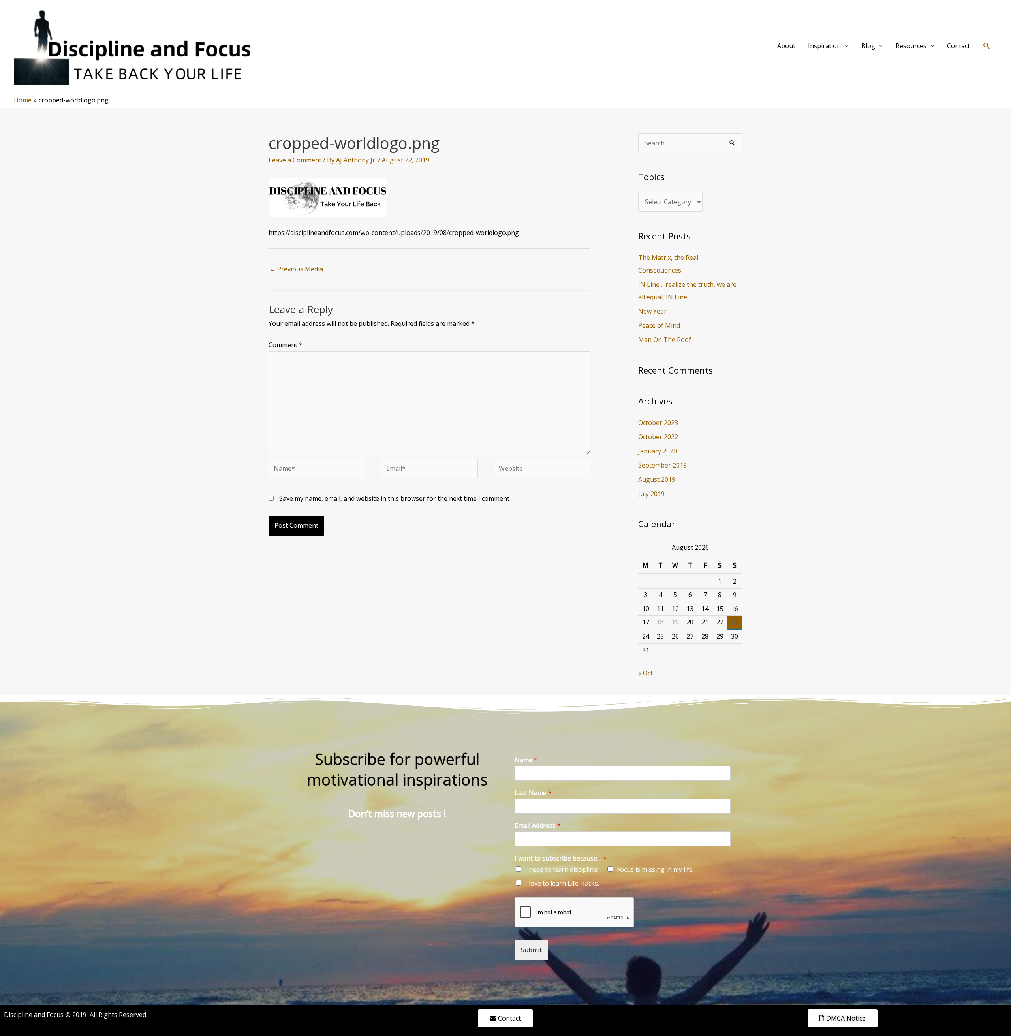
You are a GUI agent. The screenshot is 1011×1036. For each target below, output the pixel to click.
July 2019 (651, 493)
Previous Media (296, 269)
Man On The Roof (664, 339)
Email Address (538, 826)
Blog (868, 45)
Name (526, 760)
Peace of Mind (659, 325)
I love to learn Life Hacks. (562, 883)
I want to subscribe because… (561, 858)
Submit (531, 950)
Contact (958, 45)
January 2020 (657, 451)
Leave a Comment (295, 160)
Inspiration (824, 45)
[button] (987, 46)
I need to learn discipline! (561, 869)
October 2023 (658, 422)
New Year (652, 311)
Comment (286, 344)
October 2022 (658, 436)
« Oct (645, 673)
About (786, 45)
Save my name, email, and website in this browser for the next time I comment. (395, 498)
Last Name (533, 793)
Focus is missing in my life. (655, 869)
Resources (911, 45)
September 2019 (662, 465)
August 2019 (656, 479)
